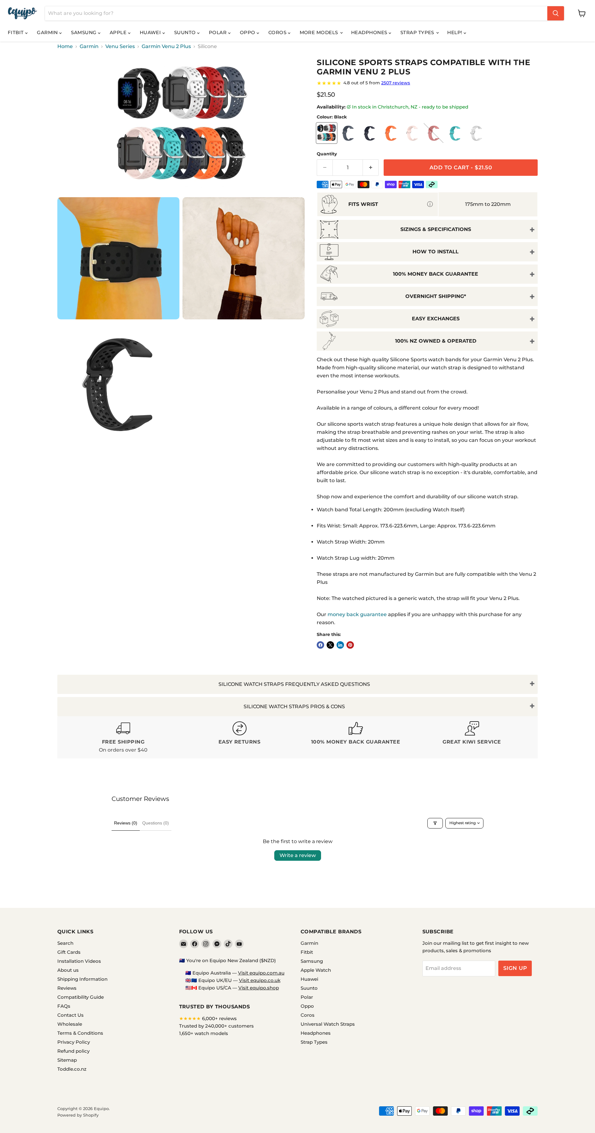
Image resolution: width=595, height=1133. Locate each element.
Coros (278, 32)
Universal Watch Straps (328, 1024)
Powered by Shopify (78, 1115)
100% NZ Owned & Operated (435, 341)
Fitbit (16, 32)
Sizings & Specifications (435, 229)
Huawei (151, 32)
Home (65, 46)
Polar (218, 32)
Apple (119, 32)
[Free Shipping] (123, 737)
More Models (319, 32)
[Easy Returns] (239, 737)
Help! (455, 32)
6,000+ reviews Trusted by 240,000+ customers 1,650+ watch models (216, 1025)
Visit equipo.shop (258, 988)
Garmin (48, 32)
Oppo (248, 32)
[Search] (555, 13)
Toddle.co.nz (71, 1069)
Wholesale (69, 1024)
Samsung (84, 32)
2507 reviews (395, 83)
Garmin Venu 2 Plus (166, 46)
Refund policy (73, 1051)
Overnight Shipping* (435, 296)
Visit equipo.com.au (261, 973)
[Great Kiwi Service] (472, 737)
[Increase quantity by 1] (371, 167)
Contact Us (70, 1015)
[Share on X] (330, 645)
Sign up (515, 968)
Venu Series (120, 46)
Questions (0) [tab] (155, 822)
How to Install (435, 252)
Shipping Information (82, 979)
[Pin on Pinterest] (350, 645)
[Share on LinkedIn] (340, 645)
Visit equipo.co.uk (259, 980)
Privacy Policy (73, 1042)
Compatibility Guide (80, 997)
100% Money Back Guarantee (435, 274)
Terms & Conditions (80, 1033)
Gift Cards (69, 952)
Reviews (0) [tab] (125, 822)
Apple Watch (316, 970)
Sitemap (67, 1060)
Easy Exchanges (436, 319)
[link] (427, 83)
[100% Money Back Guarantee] (356, 737)
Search (65, 943)
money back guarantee (357, 614)
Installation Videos (79, 961)
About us (68, 970)
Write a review (298, 855)
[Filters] (435, 823)
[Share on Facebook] (320, 645)
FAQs (63, 1006)
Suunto (185, 32)
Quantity (327, 153)
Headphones (370, 32)
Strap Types (417, 32)
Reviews (67, 988)
